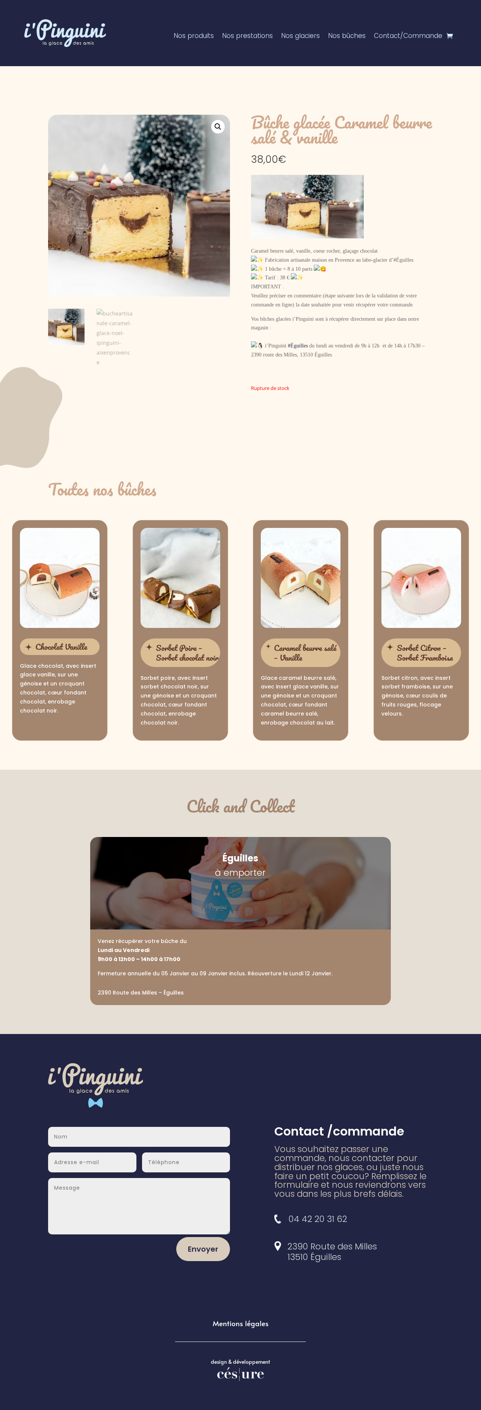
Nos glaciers (300, 36)
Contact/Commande (408, 36)
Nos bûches (347, 36)
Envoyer (203, 1249)
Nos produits (194, 36)
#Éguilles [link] (298, 346)
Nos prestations (247, 36)
